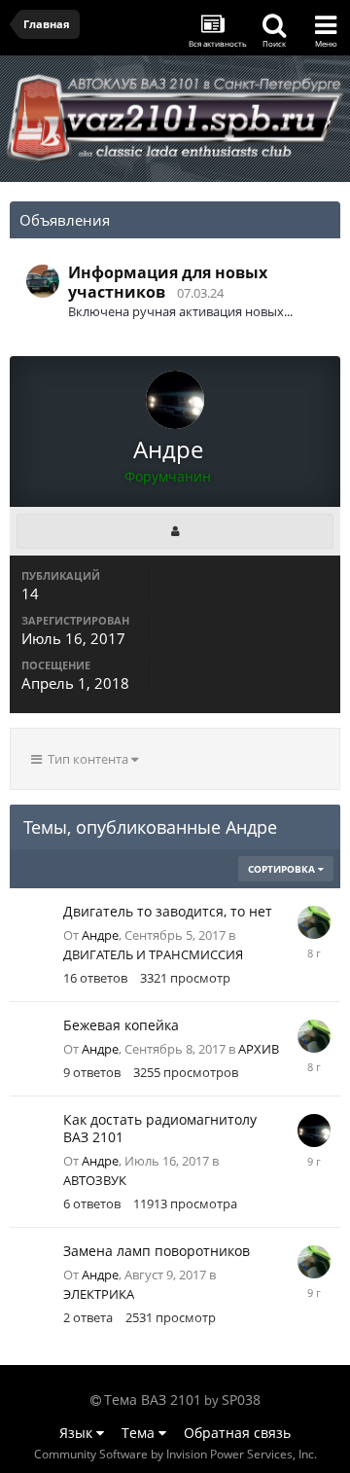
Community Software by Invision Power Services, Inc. (175, 1454)
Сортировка (283, 869)
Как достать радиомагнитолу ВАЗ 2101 (160, 1128)
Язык (77, 1432)
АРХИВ (258, 1049)
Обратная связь (237, 1432)
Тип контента (86, 759)
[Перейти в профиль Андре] (314, 1130)
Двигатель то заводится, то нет (167, 911)
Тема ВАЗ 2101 (152, 1399)
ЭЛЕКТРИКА (98, 1294)
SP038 (241, 1399)
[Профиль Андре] (175, 531)
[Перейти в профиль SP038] (42, 281)
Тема (140, 1432)
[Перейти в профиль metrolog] (314, 922)
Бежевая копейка (121, 1025)
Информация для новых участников (167, 282)
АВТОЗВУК (94, 1180)
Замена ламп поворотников (156, 1250)
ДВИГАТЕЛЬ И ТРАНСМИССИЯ (153, 954)
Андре (100, 935)
